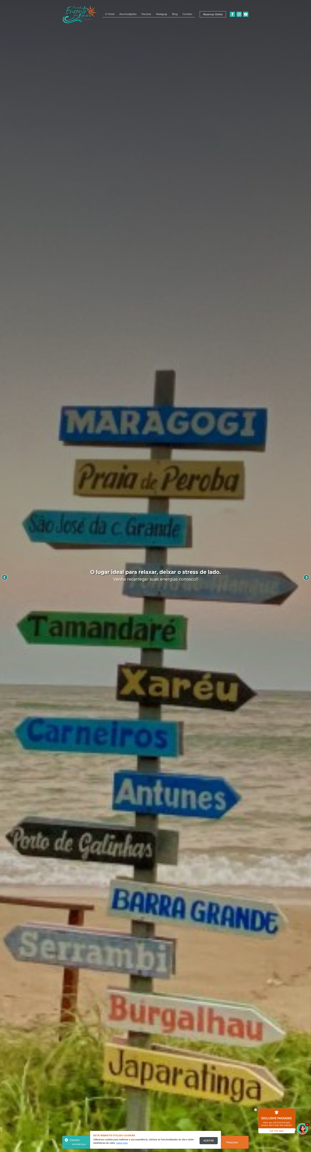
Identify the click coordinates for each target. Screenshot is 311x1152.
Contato (187, 14)
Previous (5, 577)
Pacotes (146, 14)
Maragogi (161, 14)
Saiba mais (122, 1142)
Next (306, 577)
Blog (175, 14)
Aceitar (208, 1140)
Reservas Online (213, 14)
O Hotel (110, 14)
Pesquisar (232, 1142)
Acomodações (127, 14)
